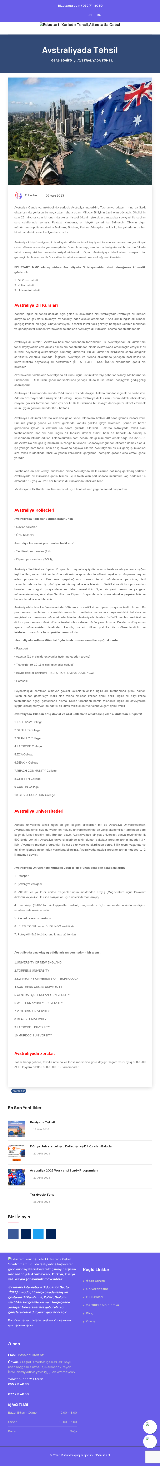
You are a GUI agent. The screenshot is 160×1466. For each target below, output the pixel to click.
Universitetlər (97, 1289)
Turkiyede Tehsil (43, 1194)
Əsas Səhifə (61, 60)
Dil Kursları (94, 1297)
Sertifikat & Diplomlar (102, 1305)
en (90, 15)
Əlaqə (90, 1321)
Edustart (32, 195)
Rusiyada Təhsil (42, 1122)
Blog (89, 1313)
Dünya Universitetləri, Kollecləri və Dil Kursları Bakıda (71, 1146)
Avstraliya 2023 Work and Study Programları (64, 1170)
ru (99, 15)
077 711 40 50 (18, 1394)
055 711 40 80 (18, 1384)
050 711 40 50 (93, 5)
